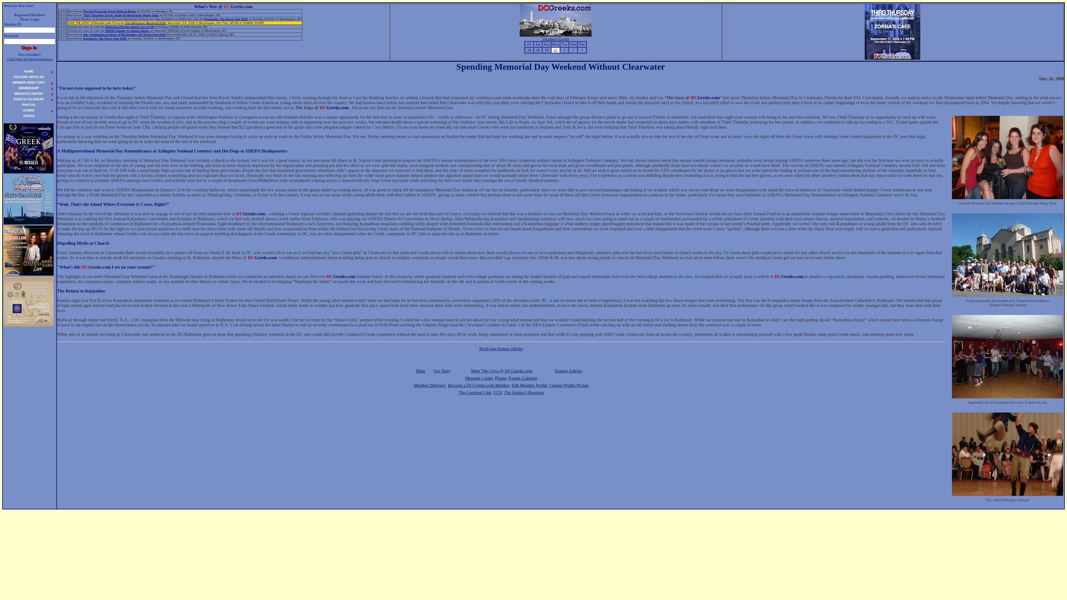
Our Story (442, 371)
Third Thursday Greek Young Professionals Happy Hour (121, 15)
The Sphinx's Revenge (524, 392)
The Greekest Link (475, 392)
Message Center (479, 378)
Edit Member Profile (529, 385)
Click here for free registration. (30, 59)
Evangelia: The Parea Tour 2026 (226, 19)
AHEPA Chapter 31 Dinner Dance (127, 30)
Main (420, 371)
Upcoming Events (555, 39)
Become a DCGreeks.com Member (479, 385)
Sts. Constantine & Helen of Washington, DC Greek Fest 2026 (124, 34)
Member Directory (430, 385)
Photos (501, 378)
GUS (497, 392)
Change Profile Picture (569, 385)
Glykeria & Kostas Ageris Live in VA (129, 26)
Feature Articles (568, 371)
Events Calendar (522, 378)
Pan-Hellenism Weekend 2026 (145, 22)
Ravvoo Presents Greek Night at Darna (109, 11)
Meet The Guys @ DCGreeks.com (501, 371)
